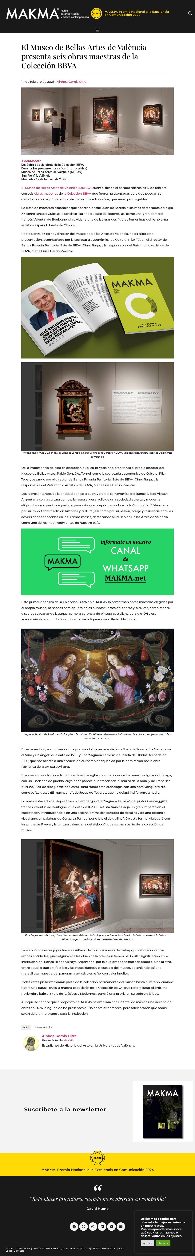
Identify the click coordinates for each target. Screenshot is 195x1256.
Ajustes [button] (147, 1243)
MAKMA (69, 1040)
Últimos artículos (43, 1027)
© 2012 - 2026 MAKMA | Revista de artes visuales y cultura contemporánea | (49, 1248)
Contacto (19, 1250)
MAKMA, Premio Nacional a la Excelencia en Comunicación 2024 (137, 13)
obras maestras (46, 193)
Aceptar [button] (163, 1243)
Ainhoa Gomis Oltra (72, 81)
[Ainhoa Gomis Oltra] (31, 1043)
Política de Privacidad (104, 1248)
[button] (190, 13)
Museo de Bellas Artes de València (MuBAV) (58, 188)
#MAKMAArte (31, 161)
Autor (26, 1027)
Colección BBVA (79, 193)
